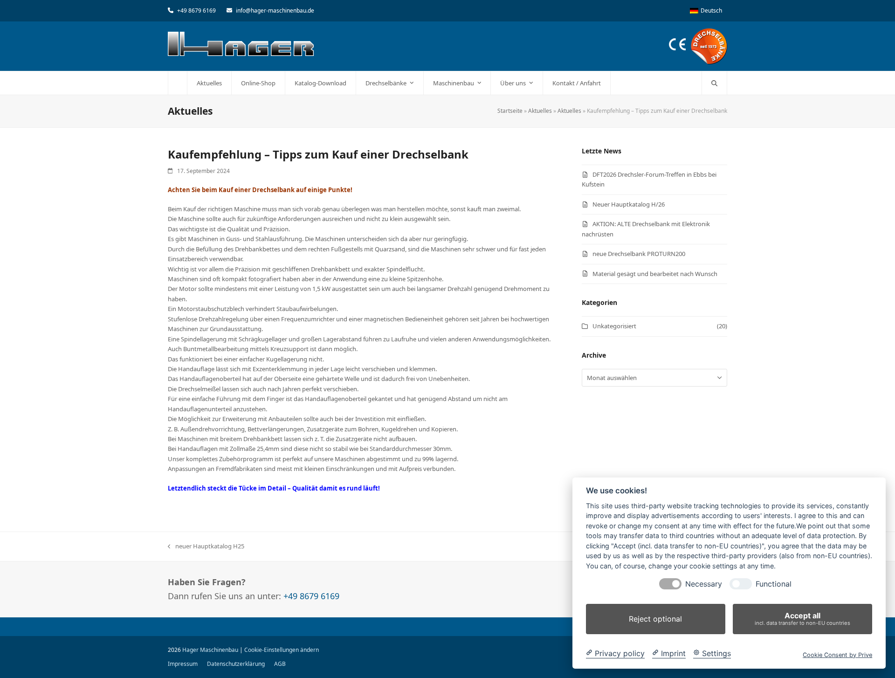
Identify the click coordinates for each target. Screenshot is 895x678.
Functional (774, 584)
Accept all (802, 618)
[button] (714, 83)
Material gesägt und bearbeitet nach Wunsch (654, 274)
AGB (280, 664)
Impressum (183, 664)
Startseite (510, 111)
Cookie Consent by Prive (837, 654)
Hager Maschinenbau (210, 650)
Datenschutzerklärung (236, 664)
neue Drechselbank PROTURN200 (638, 253)
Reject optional (655, 618)
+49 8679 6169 (196, 10)
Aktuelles (540, 111)
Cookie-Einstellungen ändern (281, 650)
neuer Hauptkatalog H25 (206, 546)
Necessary (703, 584)
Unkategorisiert (614, 326)
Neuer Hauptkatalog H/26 (628, 204)
